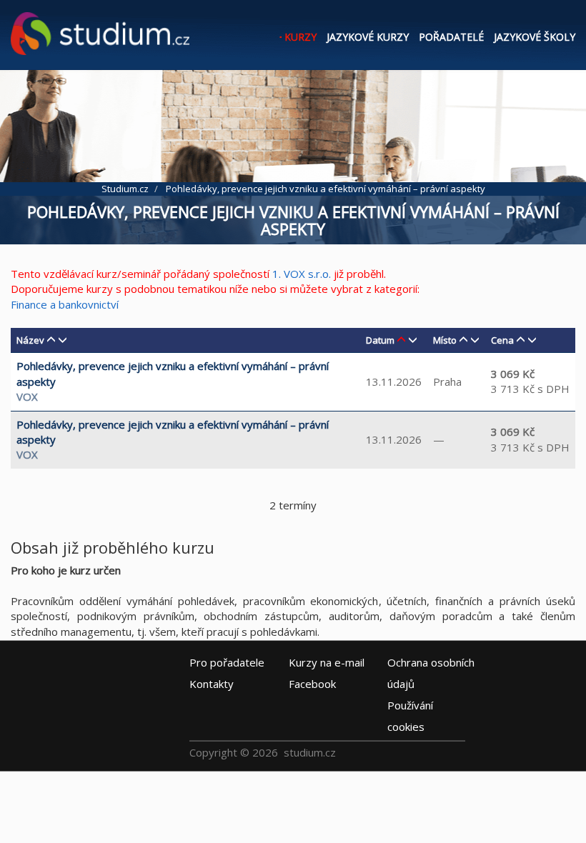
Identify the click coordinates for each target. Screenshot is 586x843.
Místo (445, 340)
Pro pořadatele (226, 662)
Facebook (312, 684)
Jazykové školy (534, 37)
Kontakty (211, 684)
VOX (27, 396)
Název (30, 340)
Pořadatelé (451, 37)
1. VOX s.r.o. (301, 273)
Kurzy (300, 37)
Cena (502, 340)
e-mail (326, 662)
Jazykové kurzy (368, 37)
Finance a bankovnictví (65, 304)
